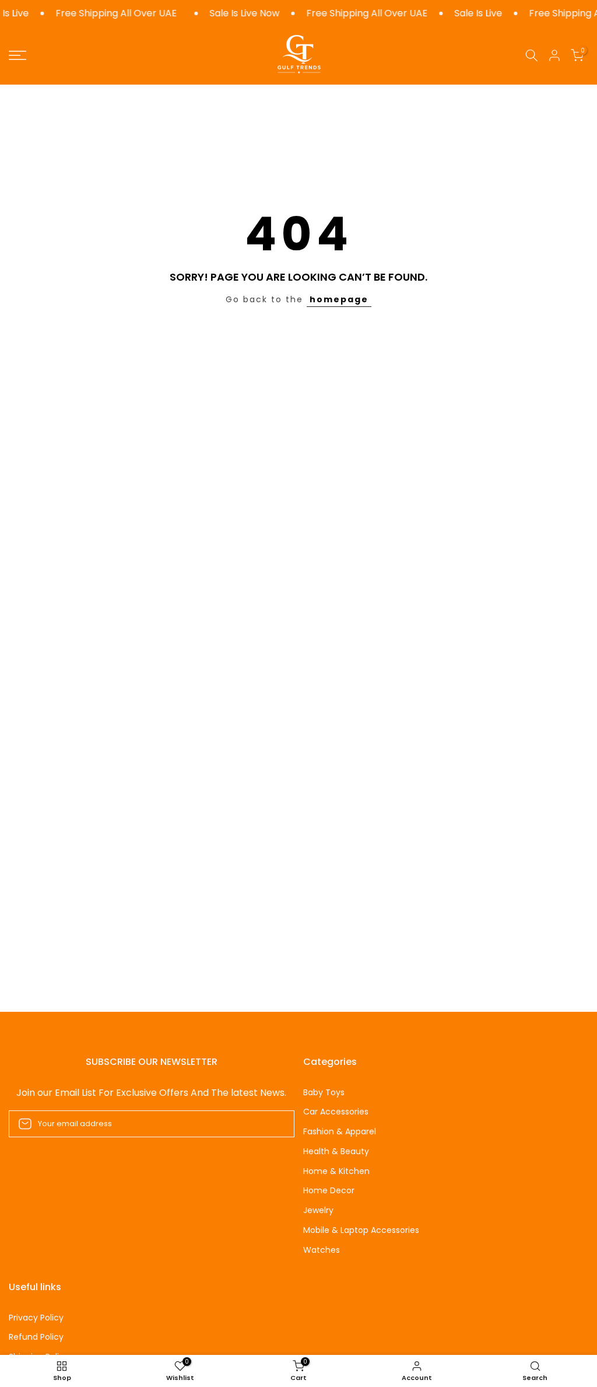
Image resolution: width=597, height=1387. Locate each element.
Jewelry (318, 1210)
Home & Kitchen (336, 1171)
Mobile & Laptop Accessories (361, 1230)
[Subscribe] (273, 1124)
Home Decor (328, 1190)
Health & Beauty (336, 1151)
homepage (339, 299)
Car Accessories (335, 1111)
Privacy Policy (36, 1317)
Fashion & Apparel (339, 1131)
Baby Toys (324, 1092)
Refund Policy (36, 1337)
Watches (321, 1250)
